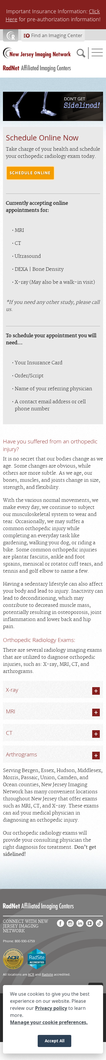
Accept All (54, 1040)
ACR (31, 974)
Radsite (47, 974)
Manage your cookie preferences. (49, 1022)
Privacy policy (51, 1008)
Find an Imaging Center (56, 35)
